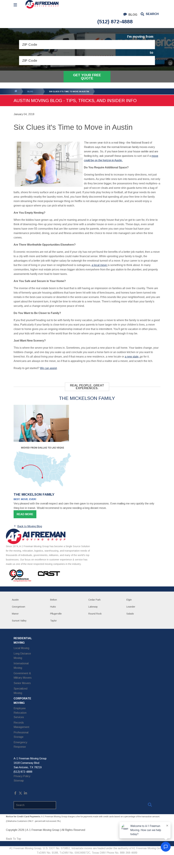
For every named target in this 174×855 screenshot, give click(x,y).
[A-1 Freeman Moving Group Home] (41, 4)
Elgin (129, 599)
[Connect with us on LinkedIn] (25, 793)
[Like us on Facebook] (15, 793)
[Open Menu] (15, 5)
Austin (15, 599)
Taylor (53, 620)
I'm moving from (140, 36)
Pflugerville (56, 613)
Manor (15, 613)
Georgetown (18, 606)
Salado (130, 613)
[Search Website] (150, 805)
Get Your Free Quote (87, 76)
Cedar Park (94, 599)
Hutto (53, 606)
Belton (53, 599)
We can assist (48, 368)
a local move (100, 265)
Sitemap (19, 780)
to (151, 52)
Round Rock (95, 613)
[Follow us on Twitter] (20, 793)
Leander (130, 606)
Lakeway (93, 606)
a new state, (132, 356)
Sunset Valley (19, 620)
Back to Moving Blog (29, 526)
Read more (25, 514)
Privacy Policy (22, 776)
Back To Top (13, 838)
